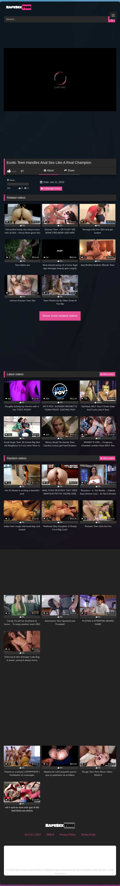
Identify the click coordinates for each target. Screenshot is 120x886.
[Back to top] (110, 877)
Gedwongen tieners (52, 188)
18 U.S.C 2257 (33, 834)
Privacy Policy (67, 834)
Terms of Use (88, 834)
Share (71, 170)
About (50, 170)
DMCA (50, 834)
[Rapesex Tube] (60, 8)
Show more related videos (60, 315)
